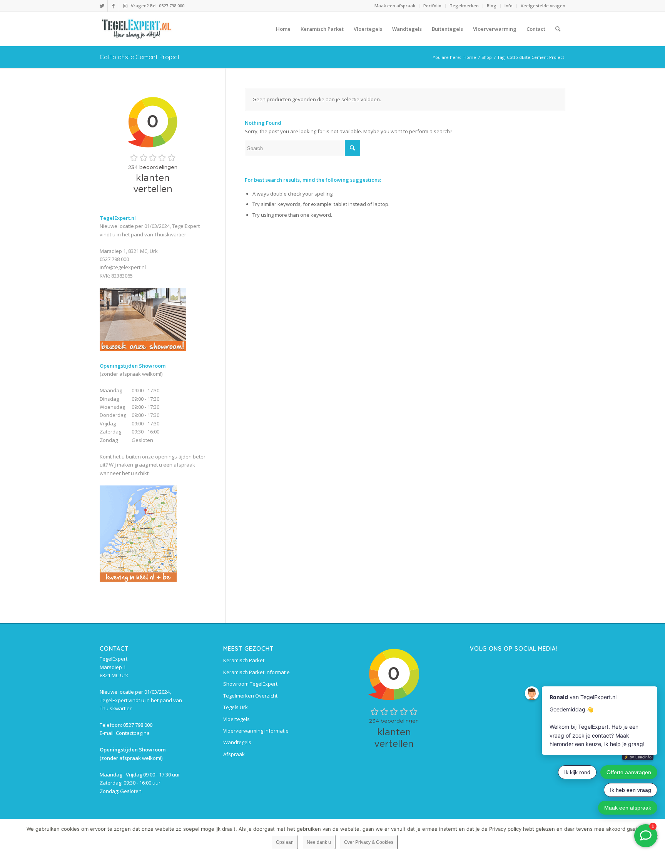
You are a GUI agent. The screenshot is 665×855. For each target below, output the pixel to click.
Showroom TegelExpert (250, 683)
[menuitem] (395, 6)
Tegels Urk (235, 707)
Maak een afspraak (394, 5)
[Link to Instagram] (125, 6)
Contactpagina (133, 733)
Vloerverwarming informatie (256, 730)
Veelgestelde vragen (543, 5)
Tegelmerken (464, 5)
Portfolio (432, 5)
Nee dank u (319, 842)
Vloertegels (236, 719)
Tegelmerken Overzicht (250, 695)
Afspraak (234, 754)
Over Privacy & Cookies (368, 842)
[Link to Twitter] (101, 6)
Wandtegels (237, 742)
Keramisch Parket (243, 660)
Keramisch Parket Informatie (256, 672)
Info (509, 5)
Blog (491, 5)
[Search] (557, 29)
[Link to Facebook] (113, 6)
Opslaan (285, 842)
